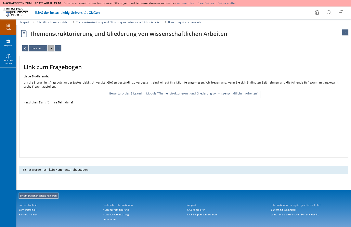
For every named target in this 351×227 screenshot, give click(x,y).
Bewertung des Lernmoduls (184, 22)
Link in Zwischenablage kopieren (38, 195)
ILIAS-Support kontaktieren (202, 214)
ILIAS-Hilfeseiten (196, 209)
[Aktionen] (58, 48)
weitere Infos (185, 3)
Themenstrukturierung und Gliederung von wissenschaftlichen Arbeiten (118, 22)
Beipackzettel (227, 3)
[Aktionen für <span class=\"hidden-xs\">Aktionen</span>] (345, 32)
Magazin (25, 22)
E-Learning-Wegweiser (283, 209)
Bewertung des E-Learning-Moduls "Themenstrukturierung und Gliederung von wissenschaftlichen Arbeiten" (183, 93)
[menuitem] (317, 13)
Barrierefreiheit (27, 209)
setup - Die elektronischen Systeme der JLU (295, 214)
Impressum (109, 219)
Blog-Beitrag (206, 3)
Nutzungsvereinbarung (116, 209)
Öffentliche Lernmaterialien (53, 22)
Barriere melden (28, 214)
